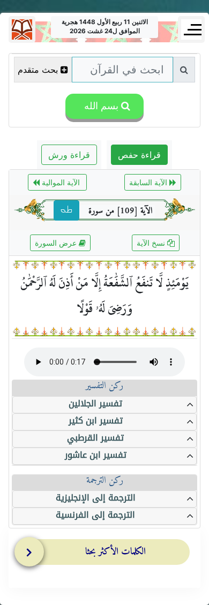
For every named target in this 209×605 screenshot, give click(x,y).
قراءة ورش (69, 154)
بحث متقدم (38, 69)
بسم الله (100, 106)
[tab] (107, 554)
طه (66, 210)
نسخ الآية (152, 242)
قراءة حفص (139, 154)
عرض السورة (57, 242)
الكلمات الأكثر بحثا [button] (115, 552)
